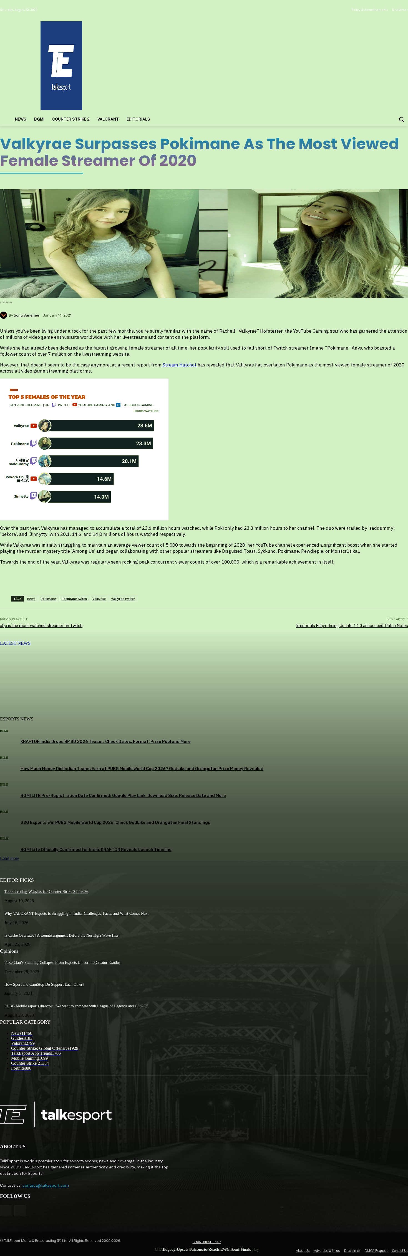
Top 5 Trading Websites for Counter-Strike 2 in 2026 (46, 892)
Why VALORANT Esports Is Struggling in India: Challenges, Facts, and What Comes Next (76, 913)
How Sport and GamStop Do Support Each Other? (44, 984)
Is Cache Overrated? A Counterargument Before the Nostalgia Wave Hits (61, 935)
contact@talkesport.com (45, 1185)
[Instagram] (20, 1210)
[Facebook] (5, 1210)
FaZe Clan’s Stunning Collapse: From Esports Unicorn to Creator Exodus (62, 963)
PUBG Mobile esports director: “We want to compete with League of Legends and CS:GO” (76, 1006)
